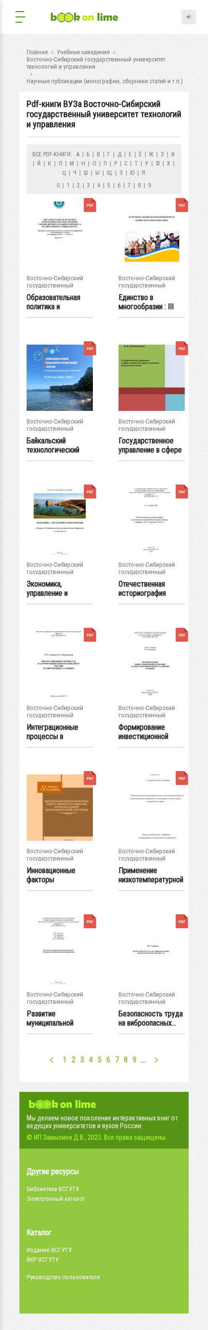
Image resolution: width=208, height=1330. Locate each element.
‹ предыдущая (52, 1060)
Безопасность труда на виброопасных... (151, 1018)
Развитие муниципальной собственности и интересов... (53, 1018)
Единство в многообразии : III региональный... (146, 302)
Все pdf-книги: (52, 154)
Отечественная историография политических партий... (142, 589)
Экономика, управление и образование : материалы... (48, 589)
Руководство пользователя (63, 1277)
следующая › (156, 1060)
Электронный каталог (56, 1198)
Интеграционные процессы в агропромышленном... (60, 732)
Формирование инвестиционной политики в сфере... (148, 732)
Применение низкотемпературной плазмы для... (151, 875)
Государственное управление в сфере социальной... (150, 445)
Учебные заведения (83, 52)
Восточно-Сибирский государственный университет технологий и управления (96, 63)
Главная (37, 52)
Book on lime (84, 18)
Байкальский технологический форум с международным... (55, 445)
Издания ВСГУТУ (49, 1250)
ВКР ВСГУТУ (43, 1259)
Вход (188, 17)
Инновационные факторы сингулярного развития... (51, 875)
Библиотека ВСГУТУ (53, 1189)
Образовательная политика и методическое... (53, 302)
